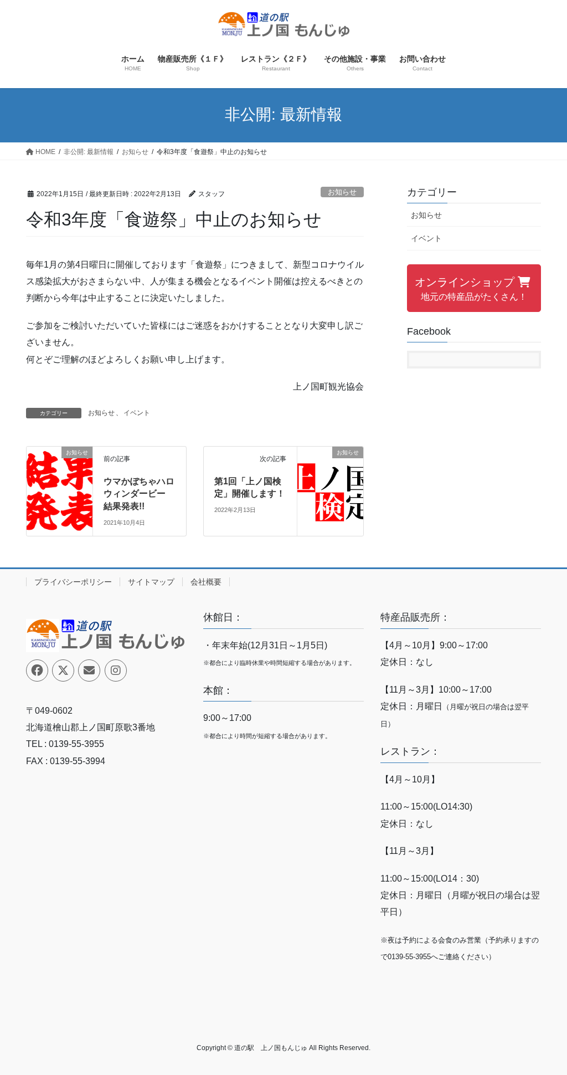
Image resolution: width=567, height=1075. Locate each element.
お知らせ (342, 192)
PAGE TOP (543, 1033)
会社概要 (205, 581)
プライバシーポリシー (73, 581)
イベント (136, 413)
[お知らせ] (59, 479)
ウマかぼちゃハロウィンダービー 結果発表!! (139, 494)
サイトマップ (151, 581)
